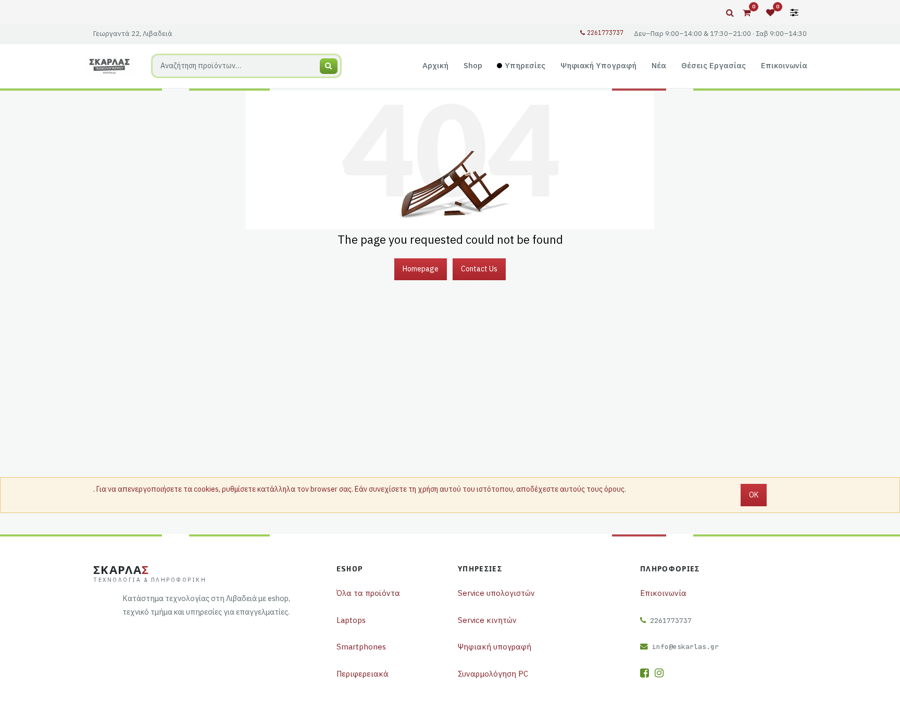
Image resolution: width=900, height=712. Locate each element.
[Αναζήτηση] (329, 66)
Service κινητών (487, 620)
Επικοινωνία (663, 593)
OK (753, 494)
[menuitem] (435, 66)
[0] (747, 12)
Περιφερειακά (362, 674)
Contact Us (479, 268)
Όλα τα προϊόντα (368, 593)
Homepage (421, 268)
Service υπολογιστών (496, 593)
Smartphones (361, 647)
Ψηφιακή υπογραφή (494, 647)
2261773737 (605, 33)
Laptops (351, 620)
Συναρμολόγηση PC (493, 674)
